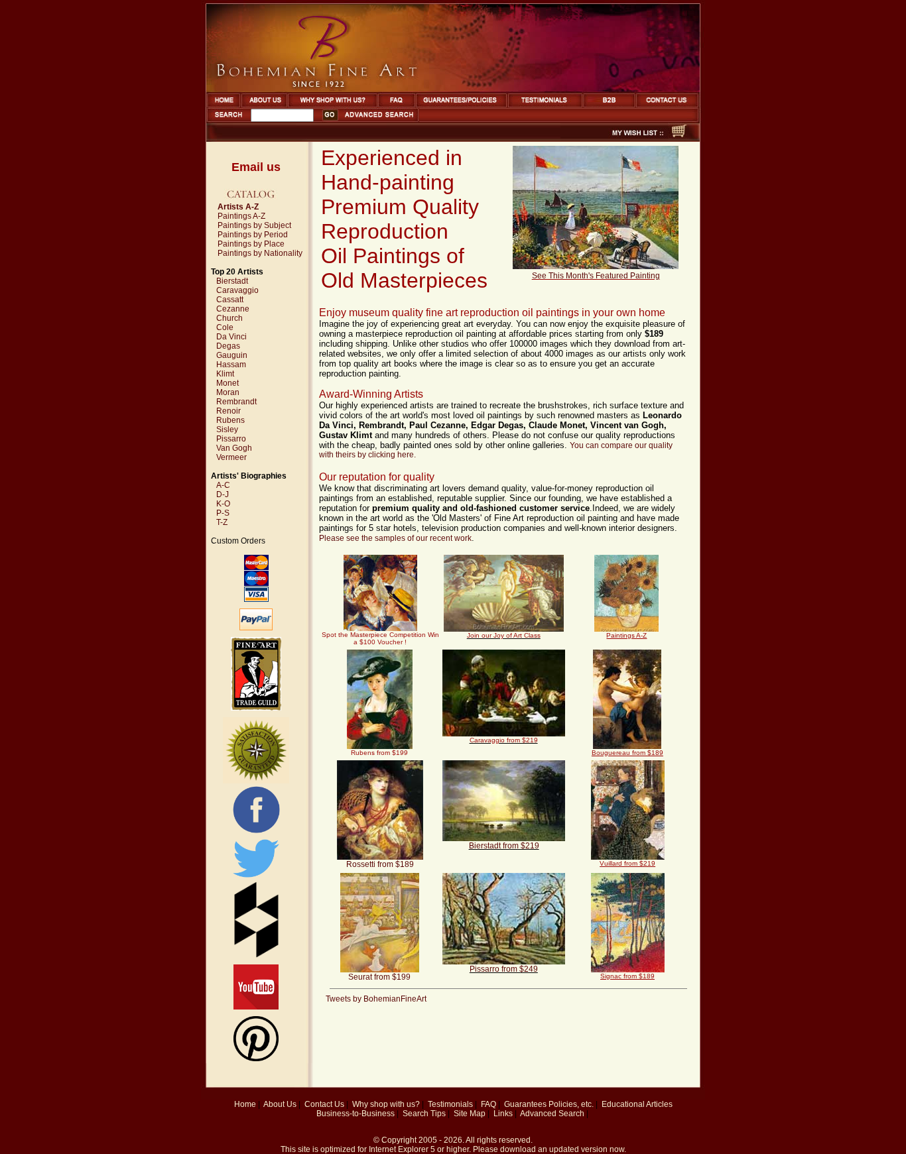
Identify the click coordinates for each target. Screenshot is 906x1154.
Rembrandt (236, 401)
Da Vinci (231, 336)
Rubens (230, 420)
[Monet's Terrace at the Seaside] (596, 266)
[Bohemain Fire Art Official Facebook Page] (256, 832)
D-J (222, 494)
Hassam (231, 364)
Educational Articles (637, 1104)
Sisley (227, 429)
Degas (228, 346)
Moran (227, 392)
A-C (223, 485)
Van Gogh (234, 448)
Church (229, 318)
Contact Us (324, 1104)
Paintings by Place (251, 244)
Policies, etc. (571, 1104)
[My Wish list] (614, 138)
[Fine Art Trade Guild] (256, 708)
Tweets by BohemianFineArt (376, 999)
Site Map (469, 1113)
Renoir (228, 411)
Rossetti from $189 (380, 864)
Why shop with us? (386, 1104)
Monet (227, 383)
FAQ (488, 1104)
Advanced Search (552, 1113)
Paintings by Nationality (260, 253)
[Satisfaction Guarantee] (256, 780)
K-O (223, 503)
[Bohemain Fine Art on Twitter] (256, 879)
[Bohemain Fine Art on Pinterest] (256, 1058)
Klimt (225, 373)
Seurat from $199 (379, 977)
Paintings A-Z (241, 216)
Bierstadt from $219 (504, 845)
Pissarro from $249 (504, 969)
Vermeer (231, 457)
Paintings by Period (253, 234)
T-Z (221, 522)
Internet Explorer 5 (402, 1149)
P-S (222, 513)
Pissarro (231, 438)
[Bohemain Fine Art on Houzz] (256, 955)
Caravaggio (237, 290)
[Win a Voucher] (504, 629)
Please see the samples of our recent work (395, 538)
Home (245, 1104)
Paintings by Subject (254, 225)
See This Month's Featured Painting (596, 275)
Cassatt (229, 299)
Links (503, 1113)
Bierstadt (232, 281)
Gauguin (231, 355)
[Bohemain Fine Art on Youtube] (256, 1006)
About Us (279, 1104)
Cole (224, 327)
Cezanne (232, 309)
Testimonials (450, 1104)
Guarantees (525, 1104)
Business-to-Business (355, 1113)
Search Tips (424, 1113)
